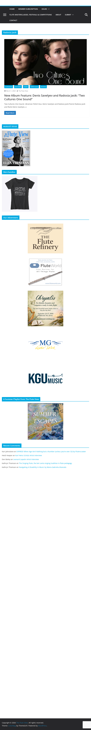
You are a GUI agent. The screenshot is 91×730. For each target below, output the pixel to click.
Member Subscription (28, 9)
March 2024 (34, 87)
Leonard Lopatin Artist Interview (26, 459)
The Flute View (23, 91)
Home (12, 9)
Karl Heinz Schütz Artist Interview (28, 455)
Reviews (43, 87)
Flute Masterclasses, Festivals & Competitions (30, 15)
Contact (13, 20)
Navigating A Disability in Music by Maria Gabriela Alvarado (42, 467)
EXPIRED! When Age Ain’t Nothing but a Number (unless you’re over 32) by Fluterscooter (51, 451)
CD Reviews (8, 87)
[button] (48, 9)
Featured (18, 87)
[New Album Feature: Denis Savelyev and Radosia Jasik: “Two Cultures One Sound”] (45, 62)
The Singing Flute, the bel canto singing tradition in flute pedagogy (45, 463)
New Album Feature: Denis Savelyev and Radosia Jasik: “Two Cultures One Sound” (44, 97)
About (58, 15)
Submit (68, 15)
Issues (44, 9)
